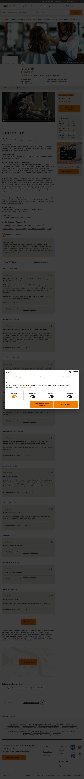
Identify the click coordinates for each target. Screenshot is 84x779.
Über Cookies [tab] (67, 377)
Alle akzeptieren (66, 404)
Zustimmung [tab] (17, 377)
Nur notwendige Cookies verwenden (42, 404)
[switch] (32, 396)
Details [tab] (42, 377)
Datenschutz (28, 387)
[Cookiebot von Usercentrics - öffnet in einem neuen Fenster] (70, 372)
